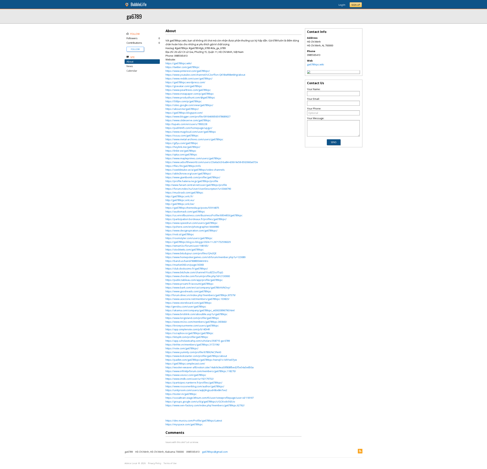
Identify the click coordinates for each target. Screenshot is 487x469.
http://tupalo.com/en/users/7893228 (186, 124)
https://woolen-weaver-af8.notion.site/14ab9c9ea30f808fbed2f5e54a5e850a (210, 367)
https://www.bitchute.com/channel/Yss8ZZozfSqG (194, 272)
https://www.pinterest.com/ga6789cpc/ (188, 71)
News (130, 66)
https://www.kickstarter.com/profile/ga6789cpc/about (196, 356)
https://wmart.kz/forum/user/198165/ (187, 245)
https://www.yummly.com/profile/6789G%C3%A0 (193, 352)
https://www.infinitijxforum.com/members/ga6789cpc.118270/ (201, 371)
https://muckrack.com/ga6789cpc (184, 192)
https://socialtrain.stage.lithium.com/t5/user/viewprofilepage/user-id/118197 (210, 397)
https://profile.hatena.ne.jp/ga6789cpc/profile (192, 181)
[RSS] (360, 451)
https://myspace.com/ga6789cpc (184, 424)
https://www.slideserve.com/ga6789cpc (188, 120)
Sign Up (355, 4)
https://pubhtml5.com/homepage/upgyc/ (189, 128)
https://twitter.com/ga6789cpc (182, 67)
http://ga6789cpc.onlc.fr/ (179, 196)
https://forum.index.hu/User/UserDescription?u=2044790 (198, 188)
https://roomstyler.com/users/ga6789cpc (189, 238)
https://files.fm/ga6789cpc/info (183, 166)
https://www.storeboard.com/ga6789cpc (189, 302)
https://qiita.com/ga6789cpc (181, 154)
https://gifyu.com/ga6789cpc (182, 143)
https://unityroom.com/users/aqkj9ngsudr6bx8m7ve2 (196, 390)
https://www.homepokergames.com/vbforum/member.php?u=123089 (205, 257)
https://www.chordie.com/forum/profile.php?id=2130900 (198, 276)
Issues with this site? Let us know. (182, 442)
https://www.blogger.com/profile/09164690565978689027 (198, 116)
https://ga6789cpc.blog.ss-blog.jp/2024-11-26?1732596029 (198, 242)
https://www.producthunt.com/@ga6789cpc (190, 97)
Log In (342, 4)
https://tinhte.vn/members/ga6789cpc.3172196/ (193, 344)
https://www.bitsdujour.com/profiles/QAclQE (191, 253)
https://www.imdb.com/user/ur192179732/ (190, 378)
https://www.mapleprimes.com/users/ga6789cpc (193, 158)
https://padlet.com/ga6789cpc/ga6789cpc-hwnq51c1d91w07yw (201, 359)
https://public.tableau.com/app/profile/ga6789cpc (194, 280)
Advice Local (131, 463)
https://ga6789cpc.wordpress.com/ (185, 82)
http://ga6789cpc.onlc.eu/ (180, 200)
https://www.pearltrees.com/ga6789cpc (188, 90)
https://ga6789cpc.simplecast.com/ (185, 363)
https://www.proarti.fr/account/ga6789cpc (189, 283)
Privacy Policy (154, 463)
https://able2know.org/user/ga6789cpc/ (188, 173)
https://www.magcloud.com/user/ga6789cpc (191, 131)
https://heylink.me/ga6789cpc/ (183, 147)
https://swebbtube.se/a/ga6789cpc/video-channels (195, 169)
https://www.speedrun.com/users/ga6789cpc (191, 223)
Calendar (132, 70)
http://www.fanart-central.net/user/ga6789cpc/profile (196, 185)
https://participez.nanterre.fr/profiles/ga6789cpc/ (194, 382)
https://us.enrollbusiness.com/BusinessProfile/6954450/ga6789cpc (204, 215)
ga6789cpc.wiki (315, 64)
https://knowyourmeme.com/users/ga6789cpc (192, 325)
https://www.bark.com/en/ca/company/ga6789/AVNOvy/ (198, 287)
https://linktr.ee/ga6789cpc (181, 150)
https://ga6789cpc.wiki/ (179, 63)
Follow (135, 49)
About (130, 61)
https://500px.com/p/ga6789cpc (183, 101)
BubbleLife (138, 4)
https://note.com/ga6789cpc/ (182, 348)
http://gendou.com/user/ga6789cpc (186, 306)
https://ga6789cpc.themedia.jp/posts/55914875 (192, 207)
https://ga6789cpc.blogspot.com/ (184, 112)
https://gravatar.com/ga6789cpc (184, 86)
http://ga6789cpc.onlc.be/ (180, 204)
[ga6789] (308, 72)
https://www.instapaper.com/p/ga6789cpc (190, 93)
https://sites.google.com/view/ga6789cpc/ (189, 105)
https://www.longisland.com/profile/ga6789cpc (192, 318)
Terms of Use (170, 463)
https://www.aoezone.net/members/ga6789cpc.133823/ (197, 299)
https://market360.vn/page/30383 (185, 264)
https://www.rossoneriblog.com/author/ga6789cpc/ (195, 386)
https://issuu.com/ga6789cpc (182, 135)
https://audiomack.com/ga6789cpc (185, 211)
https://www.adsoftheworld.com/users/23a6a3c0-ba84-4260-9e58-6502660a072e (212, 162)
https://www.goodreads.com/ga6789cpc (188, 291)
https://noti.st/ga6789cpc (180, 234)
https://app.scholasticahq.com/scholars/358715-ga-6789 (198, 340)
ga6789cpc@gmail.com (215, 451)
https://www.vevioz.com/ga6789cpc (186, 375)
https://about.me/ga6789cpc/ (182, 109)
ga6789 (134, 16)
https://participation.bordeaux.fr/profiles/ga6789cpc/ (196, 219)
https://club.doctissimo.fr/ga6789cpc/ (187, 268)
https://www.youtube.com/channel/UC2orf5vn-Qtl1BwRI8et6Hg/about (205, 74)
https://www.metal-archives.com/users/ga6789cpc (194, 139)
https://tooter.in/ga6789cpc (181, 394)
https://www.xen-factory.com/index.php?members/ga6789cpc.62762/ (205, 405)
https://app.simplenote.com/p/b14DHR (188, 329)
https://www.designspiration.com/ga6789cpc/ (191, 230)
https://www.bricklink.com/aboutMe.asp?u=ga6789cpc (196, 314)
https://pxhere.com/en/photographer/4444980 (192, 226)
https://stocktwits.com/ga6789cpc (185, 249)
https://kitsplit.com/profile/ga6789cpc (187, 337)
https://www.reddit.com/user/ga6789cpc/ (189, 78)
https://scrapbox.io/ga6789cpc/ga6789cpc (189, 333)
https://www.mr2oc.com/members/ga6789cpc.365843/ (196, 321)
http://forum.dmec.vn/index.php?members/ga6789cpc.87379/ (201, 295)
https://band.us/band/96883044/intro (187, 261)
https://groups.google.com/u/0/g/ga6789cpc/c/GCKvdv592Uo (200, 401)
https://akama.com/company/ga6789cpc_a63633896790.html (200, 310)
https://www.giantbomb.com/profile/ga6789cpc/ (193, 177)
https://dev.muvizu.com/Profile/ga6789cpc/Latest (194, 420)
